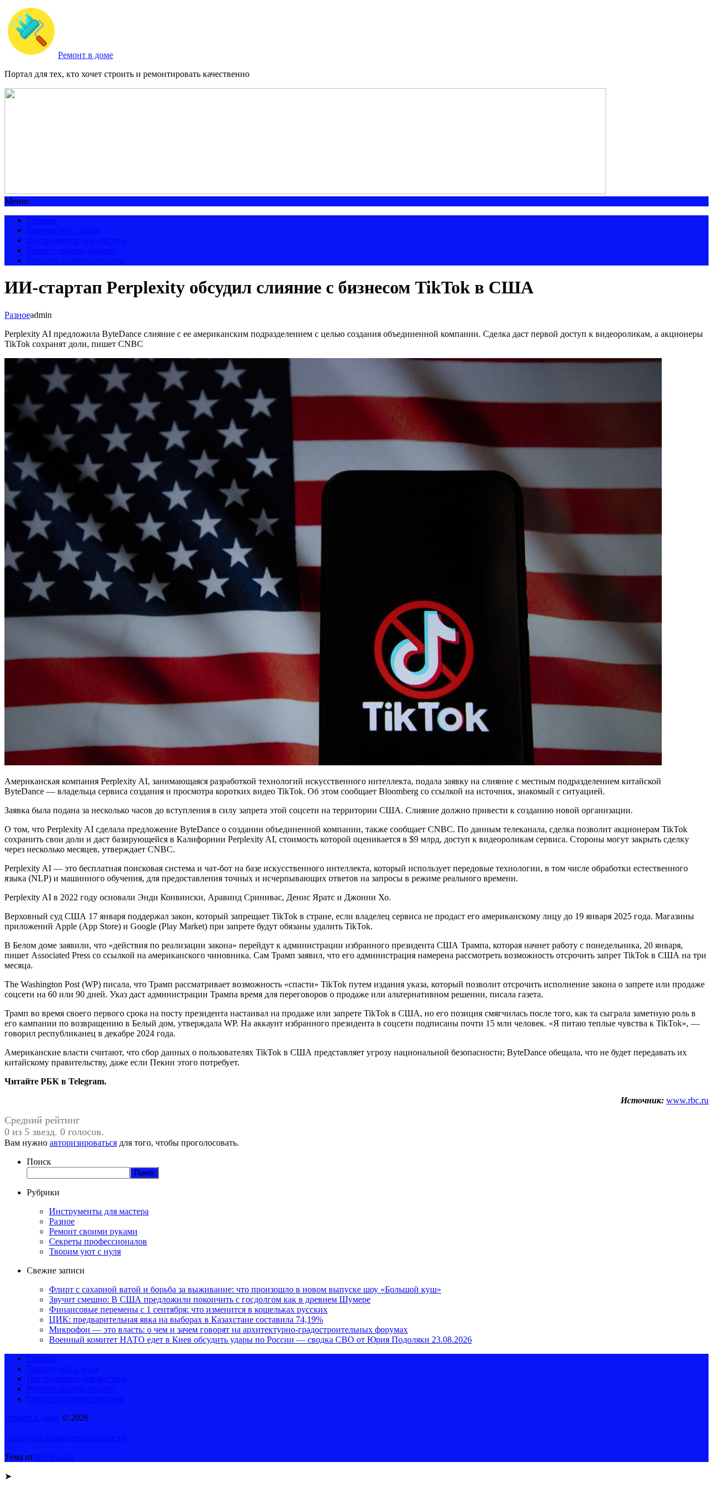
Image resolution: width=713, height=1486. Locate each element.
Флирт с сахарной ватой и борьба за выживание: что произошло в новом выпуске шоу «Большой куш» (245, 1289)
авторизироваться (83, 1142)
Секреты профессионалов (76, 260)
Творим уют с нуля (63, 230)
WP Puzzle (55, 1456)
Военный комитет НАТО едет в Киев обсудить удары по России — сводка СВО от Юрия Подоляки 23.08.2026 (260, 1339)
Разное (17, 315)
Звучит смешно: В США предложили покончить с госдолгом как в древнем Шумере (209, 1299)
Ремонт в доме (85, 55)
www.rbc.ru (687, 1100)
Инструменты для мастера (76, 240)
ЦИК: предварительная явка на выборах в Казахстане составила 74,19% (186, 1319)
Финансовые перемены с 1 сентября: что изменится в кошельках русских (188, 1309)
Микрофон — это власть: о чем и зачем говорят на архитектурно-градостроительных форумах (228, 1329)
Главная (42, 220)
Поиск (39, 1161)
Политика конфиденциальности (65, 1437)
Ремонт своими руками (71, 250)
